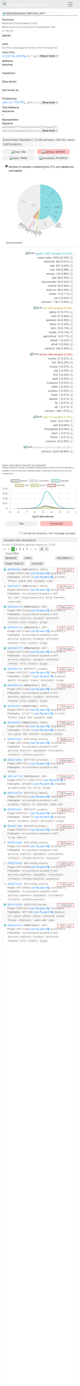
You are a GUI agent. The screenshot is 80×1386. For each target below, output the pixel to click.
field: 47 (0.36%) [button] (60, 316)
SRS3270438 (14, 842)
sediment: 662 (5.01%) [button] (57, 261)
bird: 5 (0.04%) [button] (61, 374)
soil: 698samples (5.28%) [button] (58, 308)
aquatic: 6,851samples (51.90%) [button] (54, 253)
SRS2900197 (14, 648)
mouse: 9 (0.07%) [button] (59, 366)
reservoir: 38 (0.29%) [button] (58, 289)
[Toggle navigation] (70, 4)
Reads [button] (23, 158)
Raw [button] (21, 523)
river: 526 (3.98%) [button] (60, 269)
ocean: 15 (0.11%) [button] (59, 293)
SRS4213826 (14, 759)
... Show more (49, 102)
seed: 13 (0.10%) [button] (60, 421)
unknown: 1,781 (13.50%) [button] (55, 301)
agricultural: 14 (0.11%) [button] (56, 336)
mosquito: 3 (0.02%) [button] (58, 382)
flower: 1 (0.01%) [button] (60, 437)
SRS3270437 (14, 739)
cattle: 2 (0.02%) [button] (60, 386)
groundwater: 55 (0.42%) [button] (56, 281)
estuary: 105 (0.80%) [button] (58, 273)
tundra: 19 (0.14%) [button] (59, 332)
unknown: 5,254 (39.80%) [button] (55, 451)
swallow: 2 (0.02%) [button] (59, 390)
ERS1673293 (14, 904)
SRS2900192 (14, 606)
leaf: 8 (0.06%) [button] (61, 425)
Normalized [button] (56, 523)
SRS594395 (14, 722)
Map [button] (23, 151)
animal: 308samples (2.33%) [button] (56, 354)
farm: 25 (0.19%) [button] (60, 328)
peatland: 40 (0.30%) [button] (58, 320)
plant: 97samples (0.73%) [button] (58, 417)
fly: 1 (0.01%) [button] (62, 402)
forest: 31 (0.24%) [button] (59, 324)
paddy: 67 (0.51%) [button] (59, 312)
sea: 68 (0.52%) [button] (61, 277)
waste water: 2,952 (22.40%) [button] (53, 257)
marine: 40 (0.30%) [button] (59, 285)
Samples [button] (60, 151)
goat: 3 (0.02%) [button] (61, 378)
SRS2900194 (14, 685)
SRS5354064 (14, 809)
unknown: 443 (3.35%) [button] (57, 348)
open (33, 573)
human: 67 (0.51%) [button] (59, 358)
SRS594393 (14, 569)
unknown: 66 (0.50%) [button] (58, 441)
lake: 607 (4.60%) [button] (60, 265)
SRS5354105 (14, 668)
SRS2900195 (14, 925)
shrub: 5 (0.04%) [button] (60, 344)
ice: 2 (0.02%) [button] (62, 297)
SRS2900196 (14, 627)
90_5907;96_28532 (12, 56)
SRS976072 (14, 586)
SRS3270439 (14, 884)
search (43, 573)
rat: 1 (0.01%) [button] (62, 406)
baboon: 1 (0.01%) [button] (59, 398)
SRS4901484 (14, 826)
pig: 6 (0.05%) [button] (62, 370)
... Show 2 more (48, 56)
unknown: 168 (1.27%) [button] (57, 410)
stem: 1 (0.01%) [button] (60, 433)
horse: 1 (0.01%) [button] (60, 394)
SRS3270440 (14, 863)
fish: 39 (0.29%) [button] (61, 362)
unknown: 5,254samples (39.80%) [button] (53, 447)
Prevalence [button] (61, 158)
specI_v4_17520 (11, 102)
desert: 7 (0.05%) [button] (60, 340)
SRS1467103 (14, 776)
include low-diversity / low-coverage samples (49, 533)
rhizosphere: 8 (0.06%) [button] (57, 429)
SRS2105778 (14, 793)
